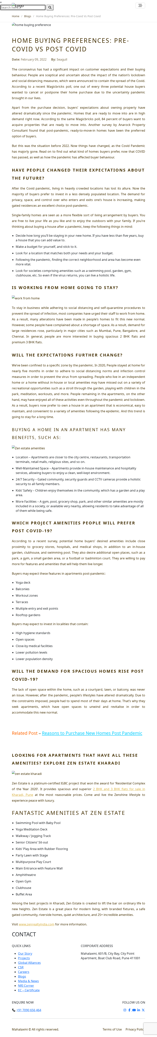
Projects (24, 958)
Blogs (27, 16)
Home (15, 16)
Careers (23, 972)
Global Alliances (29, 963)
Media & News (28, 981)
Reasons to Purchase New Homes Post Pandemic (92, 733)
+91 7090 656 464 (28, 1010)
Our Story (25, 953)
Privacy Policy (135, 1029)
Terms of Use (113, 1029)
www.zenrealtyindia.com (36, 924)
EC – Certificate (29, 990)
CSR (21, 967)
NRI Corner (26, 986)
